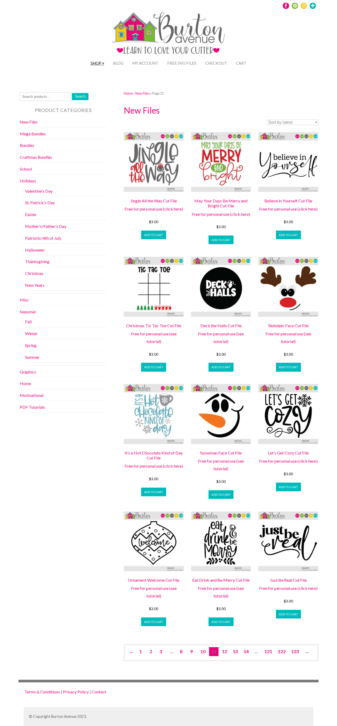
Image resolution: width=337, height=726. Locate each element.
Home (128, 93)
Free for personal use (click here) (154, 208)
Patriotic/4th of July (43, 238)
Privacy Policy (76, 691)
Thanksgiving (37, 261)
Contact (99, 691)
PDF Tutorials (32, 407)
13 (235, 651)
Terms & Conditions (42, 691)
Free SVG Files (181, 63)
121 (268, 651)
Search (80, 96)
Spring (31, 345)
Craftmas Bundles (36, 157)
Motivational (31, 395)
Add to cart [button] (153, 235)
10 (203, 651)
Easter (31, 214)
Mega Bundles (33, 133)
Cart (241, 63)
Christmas (34, 273)
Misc (24, 299)
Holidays (28, 180)
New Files (142, 93)
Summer (32, 357)
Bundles (27, 145)
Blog (118, 63)
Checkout (216, 63)
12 (224, 651)
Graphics (28, 371)
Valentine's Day (39, 190)
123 (295, 651)
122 (282, 651)
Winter (31, 333)
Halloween (34, 249)
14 (246, 651)
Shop (96, 63)
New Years (34, 285)
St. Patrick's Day (40, 202)
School (26, 168)
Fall (28, 321)
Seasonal (28, 311)
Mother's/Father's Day (45, 226)
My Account (145, 63)
